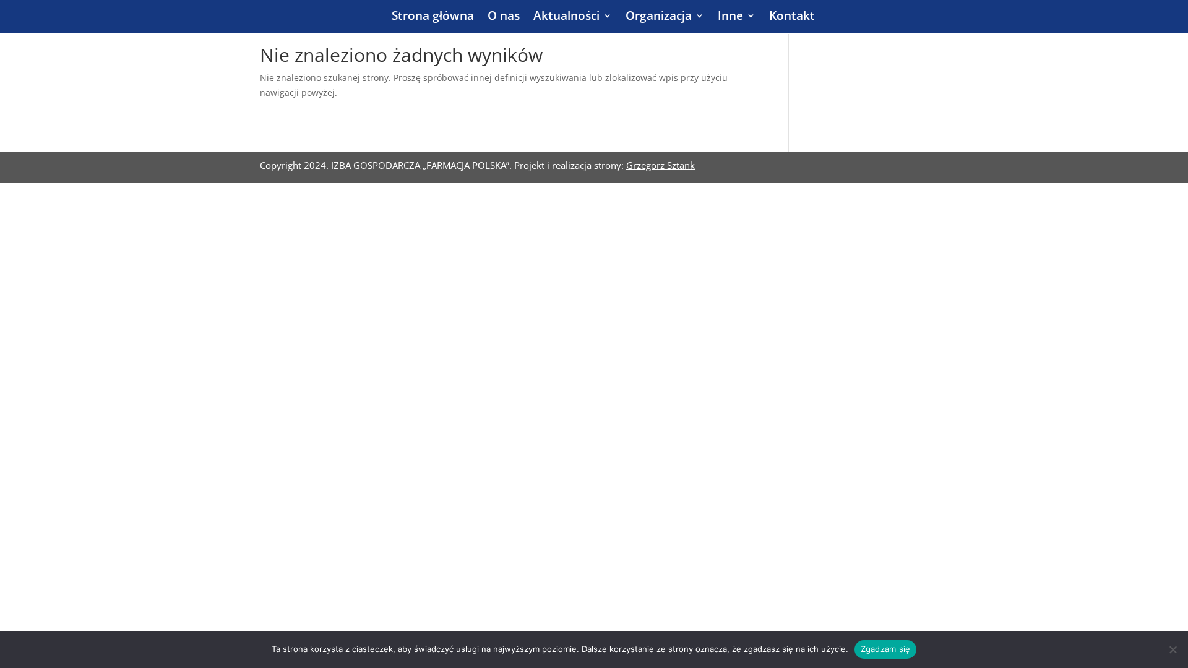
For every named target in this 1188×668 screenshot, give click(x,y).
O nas (504, 17)
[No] (1172, 649)
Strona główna (433, 17)
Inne (730, 17)
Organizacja (659, 17)
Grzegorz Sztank (660, 165)
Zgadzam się (886, 649)
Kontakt (792, 17)
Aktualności (566, 17)
